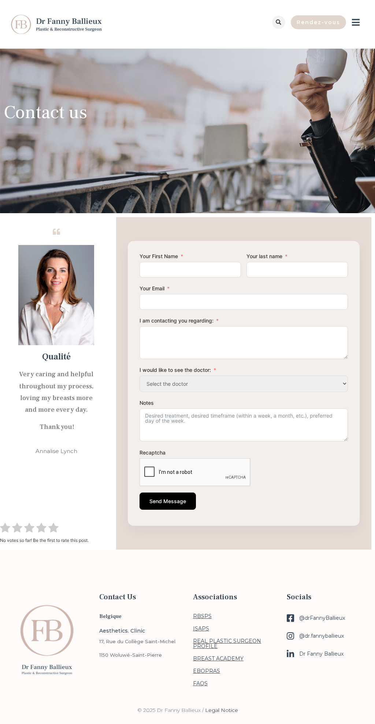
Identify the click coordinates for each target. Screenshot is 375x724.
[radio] (5, 529)
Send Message (167, 501)
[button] (278, 22)
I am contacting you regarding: (177, 320)
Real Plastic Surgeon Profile (227, 643)
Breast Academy (218, 658)
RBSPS (202, 616)
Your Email (152, 288)
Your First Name (159, 256)
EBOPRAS (206, 671)
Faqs (200, 683)
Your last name (264, 256)
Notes (147, 403)
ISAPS (201, 628)
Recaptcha (153, 452)
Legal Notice (221, 710)
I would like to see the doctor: (175, 370)
